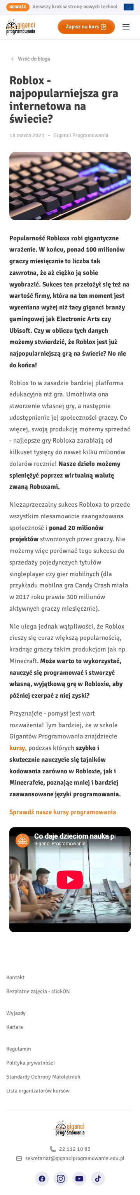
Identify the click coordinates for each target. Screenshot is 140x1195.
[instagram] (61, 1179)
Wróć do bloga (34, 59)
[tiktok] (98, 1179)
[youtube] (79, 1179)
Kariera (14, 1027)
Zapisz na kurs (82, 26)
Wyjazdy (16, 1013)
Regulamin (18, 1049)
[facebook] (42, 1179)
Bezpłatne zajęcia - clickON (38, 991)
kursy (17, 748)
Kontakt (15, 977)
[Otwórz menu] (126, 27)
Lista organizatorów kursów (38, 1090)
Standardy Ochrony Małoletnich (43, 1076)
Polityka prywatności (30, 1063)
